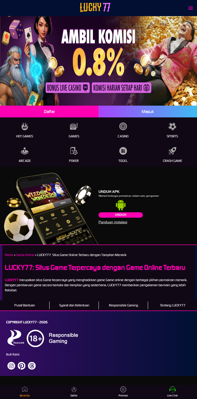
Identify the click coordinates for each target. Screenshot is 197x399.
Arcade (25, 161)
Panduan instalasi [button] (112, 222)
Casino (123, 136)
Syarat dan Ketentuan (74, 305)
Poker (74, 161)
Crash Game (172, 161)
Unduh (120, 215)
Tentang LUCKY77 (172, 305)
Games (74, 136)
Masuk (148, 111)
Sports (172, 136)
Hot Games (24, 136)
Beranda (25, 395)
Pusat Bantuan (24, 305)
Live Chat (172, 395)
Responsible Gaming (123, 305)
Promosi (123, 395)
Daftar (49, 111)
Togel (123, 161)
